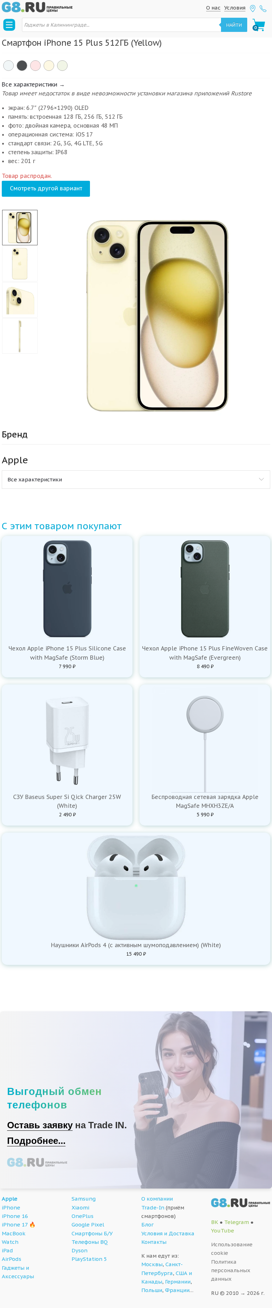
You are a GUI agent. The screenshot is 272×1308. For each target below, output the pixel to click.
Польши (151, 1290)
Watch (10, 1242)
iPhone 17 (15, 1224)
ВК (214, 1222)
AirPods (11, 1259)
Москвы (152, 1264)
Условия (234, 7)
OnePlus (83, 1216)
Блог (147, 1224)
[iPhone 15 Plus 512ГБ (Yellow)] (49, 65)
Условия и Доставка (167, 1233)
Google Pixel (88, 1224)
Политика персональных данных (230, 1270)
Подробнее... (36, 1140)
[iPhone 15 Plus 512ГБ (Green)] (62, 65)
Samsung (84, 1198)
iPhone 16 (15, 1216)
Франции (177, 1290)
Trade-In (152, 1207)
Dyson (79, 1250)
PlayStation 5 (89, 1259)
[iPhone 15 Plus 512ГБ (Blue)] (8, 65)
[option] (158, 315)
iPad (7, 1250)
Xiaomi (80, 1207)
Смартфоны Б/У (92, 1233)
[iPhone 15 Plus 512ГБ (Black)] (22, 65)
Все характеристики (34, 479)
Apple (9, 1198)
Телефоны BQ (90, 1242)
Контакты (153, 1242)
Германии (178, 1281)
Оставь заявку (40, 1125)
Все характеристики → (33, 84)
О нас (213, 7)
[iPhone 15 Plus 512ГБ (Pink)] (35, 65)
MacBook (14, 1233)
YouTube (222, 1230)
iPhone (11, 1207)
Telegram (236, 1222)
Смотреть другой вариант (46, 188)
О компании (157, 1198)
